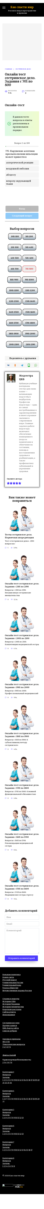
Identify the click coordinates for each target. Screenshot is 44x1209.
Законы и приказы (11, 1039)
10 (16, 1080)
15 (27, 1080)
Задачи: (6, 1077)
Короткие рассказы (11, 1009)
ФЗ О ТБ (6, 1042)
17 (31, 1080)
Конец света (8, 977)
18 (34, 1080)
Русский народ (9, 980)
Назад (22, 209)
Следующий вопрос (22, 216)
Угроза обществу (10, 988)
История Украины (11, 1004)
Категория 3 (8, 1072)
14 (25, 1080)
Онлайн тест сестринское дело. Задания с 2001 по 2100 (22, 637)
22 (6, 1083)
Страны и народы (10, 999)
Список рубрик (9, 1031)
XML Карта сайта (10, 1028)
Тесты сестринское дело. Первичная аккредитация (19, 536)
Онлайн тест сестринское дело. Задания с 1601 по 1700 (22, 835)
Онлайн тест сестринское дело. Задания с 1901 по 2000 (22, 686)
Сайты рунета (9, 1012)
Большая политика (11, 974)
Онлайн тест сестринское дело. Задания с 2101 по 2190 (22, 585)
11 (18, 1080)
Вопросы (6, 1075)
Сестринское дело (10, 1023)
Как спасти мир (22, 7)
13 (23, 1080)
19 (36, 1080)
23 (8, 1083)
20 (38, 1080)
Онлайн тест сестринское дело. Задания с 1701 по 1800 (22, 786)
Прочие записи (9, 1025)
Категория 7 (8, 1142)
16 (29, 1080)
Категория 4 (8, 1091)
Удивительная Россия (12, 982)
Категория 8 (8, 1158)
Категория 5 (8, 1110)
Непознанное (8, 1015)
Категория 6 (8, 1126)
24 (11, 1083)
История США (9, 1001)
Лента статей (9, 1055)
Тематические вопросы (13, 1044)
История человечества (13, 1007)
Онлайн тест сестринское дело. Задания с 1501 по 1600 (22, 887)
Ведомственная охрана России (17, 990)
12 (20, 1080)
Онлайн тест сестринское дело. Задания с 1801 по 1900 (22, 735)
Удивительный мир (11, 985)
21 (3, 1083)
